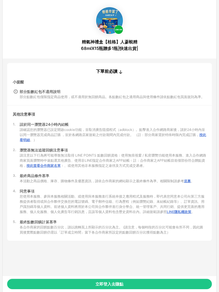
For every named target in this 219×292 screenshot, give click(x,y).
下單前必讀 (106, 71)
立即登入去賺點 (109, 283)
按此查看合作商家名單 (44, 165)
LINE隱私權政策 (179, 212)
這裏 (187, 181)
